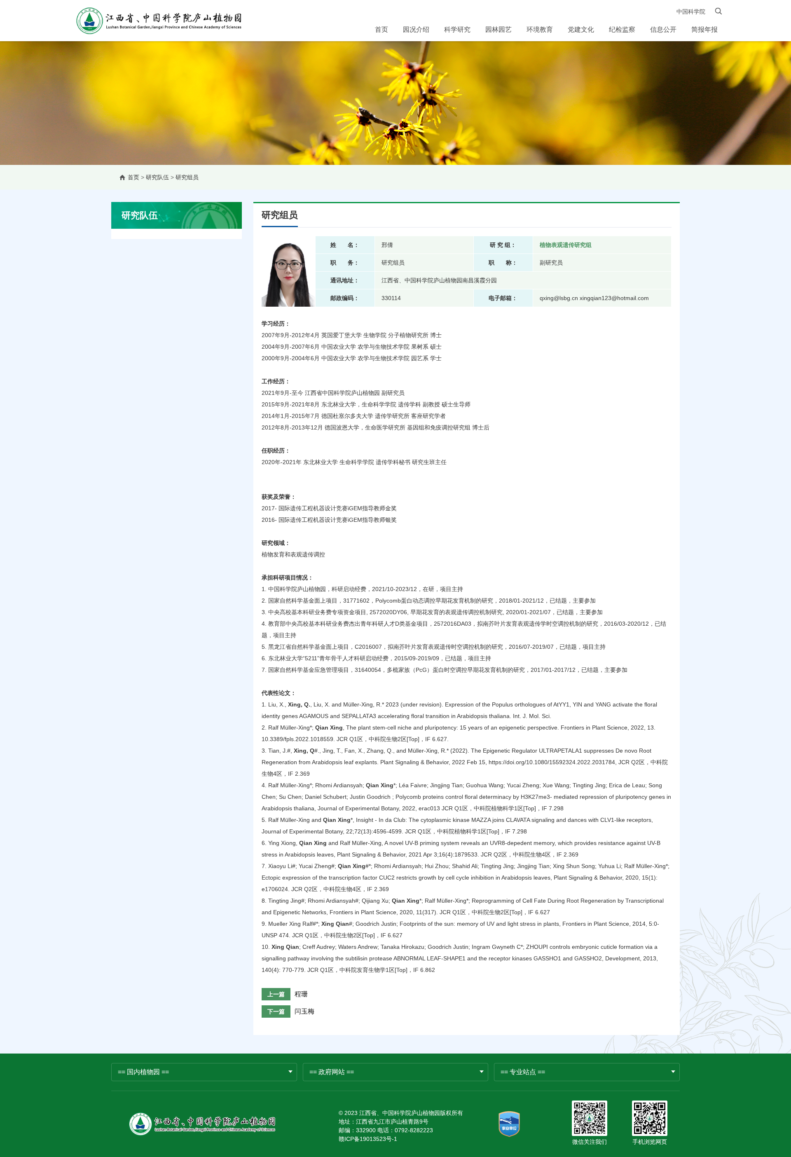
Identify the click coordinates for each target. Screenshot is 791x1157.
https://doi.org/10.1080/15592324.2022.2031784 (552, 762)
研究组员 (187, 177)
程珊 (301, 993)
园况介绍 (416, 29)
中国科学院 (690, 11)
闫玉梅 (304, 1011)
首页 (381, 29)
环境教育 (540, 29)
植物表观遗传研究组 (566, 245)
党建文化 (581, 29)
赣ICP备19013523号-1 (368, 1139)
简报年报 (704, 29)
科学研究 (457, 29)
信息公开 (663, 29)
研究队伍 (157, 177)
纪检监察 (622, 29)
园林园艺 (498, 29)
